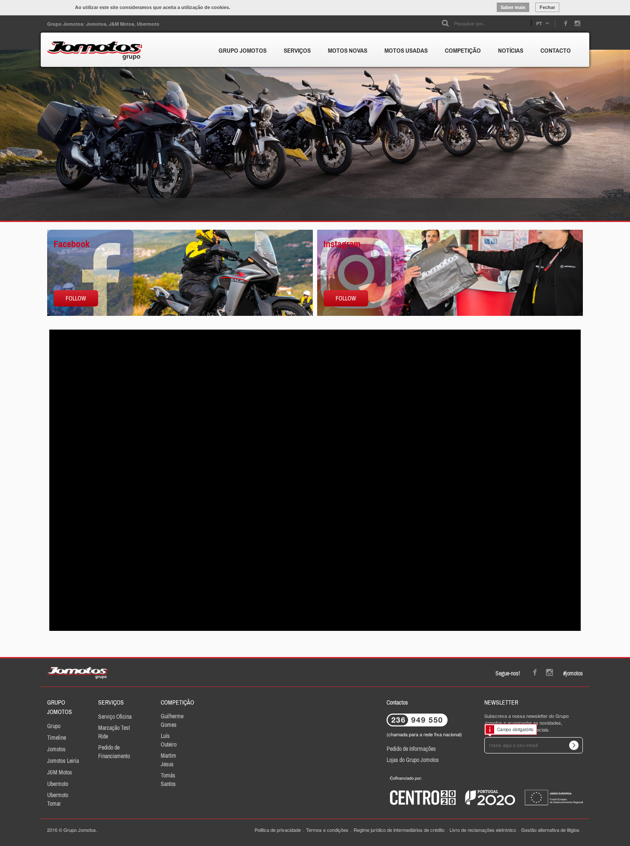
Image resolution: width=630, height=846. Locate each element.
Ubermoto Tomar (57, 799)
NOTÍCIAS (510, 50)
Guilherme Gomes (172, 720)
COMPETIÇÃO (463, 50)
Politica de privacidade (278, 829)
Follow (76, 298)
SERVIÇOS (297, 50)
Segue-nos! (507, 673)
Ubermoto (57, 783)
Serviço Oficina (115, 716)
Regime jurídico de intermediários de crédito (399, 829)
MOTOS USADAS (406, 50)
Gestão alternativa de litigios (550, 829)
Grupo (53, 726)
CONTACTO (555, 50)
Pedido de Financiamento (114, 751)
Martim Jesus (168, 760)
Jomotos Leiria (63, 760)
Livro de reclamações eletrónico (483, 829)
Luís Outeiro (169, 740)
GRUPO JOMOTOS (243, 50)
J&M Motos (59, 772)
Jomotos (56, 749)
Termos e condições (327, 829)
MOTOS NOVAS (347, 50)
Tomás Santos (168, 779)
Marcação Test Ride (114, 732)
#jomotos (573, 673)
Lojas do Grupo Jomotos (413, 759)
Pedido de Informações (411, 748)
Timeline (56, 737)
